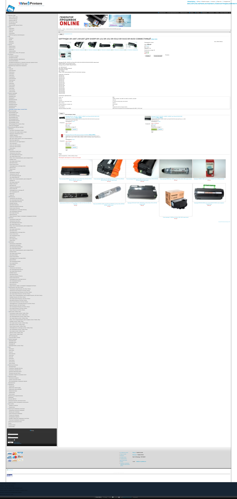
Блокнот (110, 497)
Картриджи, (224, 3)
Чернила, (201, 3)
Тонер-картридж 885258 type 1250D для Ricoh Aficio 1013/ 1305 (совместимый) (176, 178)
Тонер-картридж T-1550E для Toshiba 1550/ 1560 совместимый (175, 217)
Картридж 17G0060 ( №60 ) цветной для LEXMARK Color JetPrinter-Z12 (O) (209, 178)
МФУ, (189, 3)
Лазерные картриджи (69, 28)
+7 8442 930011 (98, 497)
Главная (64, 28)
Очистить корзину (129, 497)
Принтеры (191, 1)
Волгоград (135, 454)
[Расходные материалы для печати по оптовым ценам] (30, 3)
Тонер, (217, 3)
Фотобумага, (210, 3)
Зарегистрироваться (17, 443)
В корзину (68, 129)
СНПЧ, (193, 3)
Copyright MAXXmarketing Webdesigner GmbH (224, 221)
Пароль (9, 436)
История (105, 497)
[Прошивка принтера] (11, 448)
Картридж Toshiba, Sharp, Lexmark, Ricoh (80, 28)
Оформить (124, 497)
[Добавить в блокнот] (66, 132)
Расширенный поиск (68, 33)
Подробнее (75, 129)
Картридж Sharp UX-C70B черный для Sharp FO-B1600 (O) (77, 134)
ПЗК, (196, 3)
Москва (134, 452)
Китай (73, 121)
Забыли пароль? (17, 442)
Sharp (73, 139)
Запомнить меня (11, 440)
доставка (147, 45)
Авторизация (135, 497)
